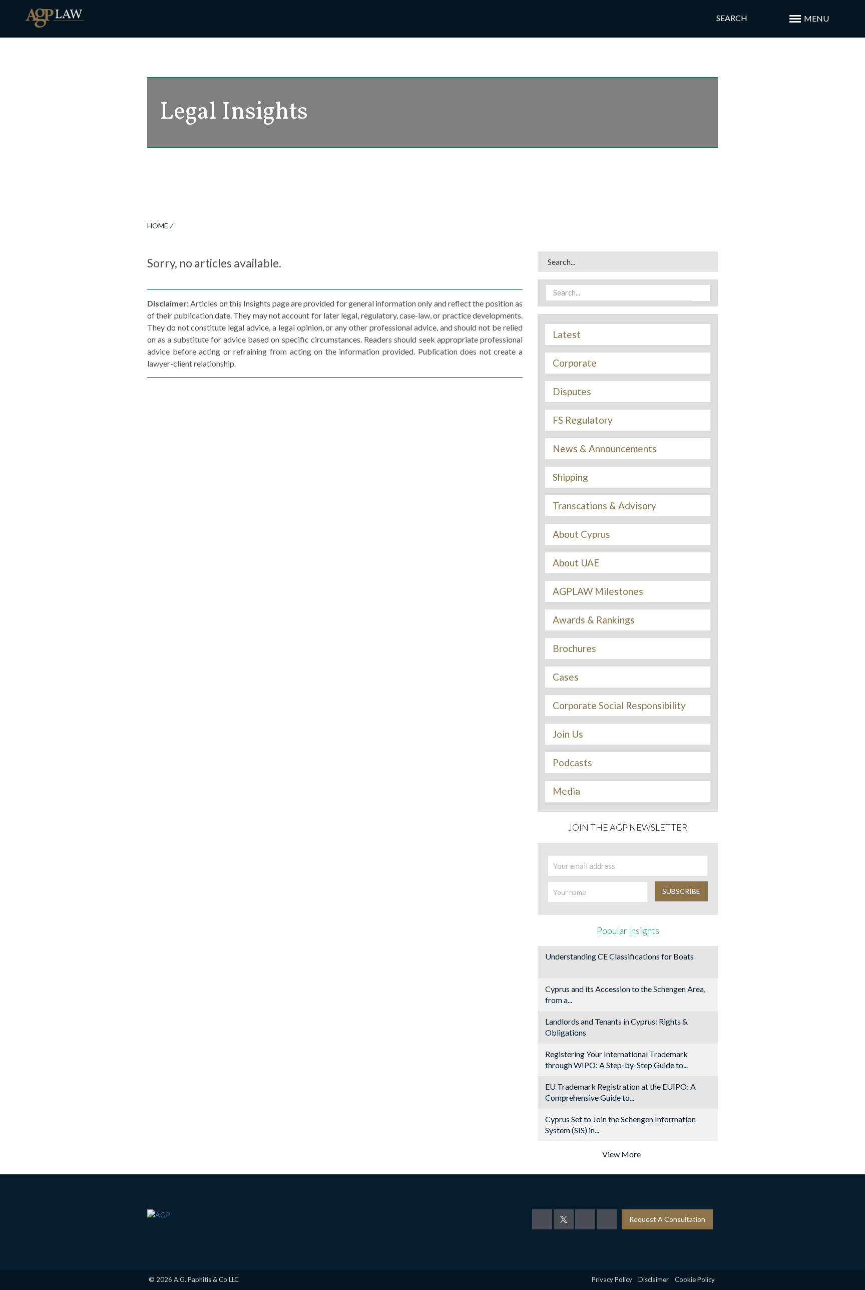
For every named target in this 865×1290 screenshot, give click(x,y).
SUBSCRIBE (681, 891)
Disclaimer (653, 1279)
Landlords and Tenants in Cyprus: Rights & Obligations (616, 1027)
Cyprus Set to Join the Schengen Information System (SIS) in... (620, 1124)
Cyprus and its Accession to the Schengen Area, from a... (625, 994)
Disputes (572, 391)
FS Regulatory (583, 420)
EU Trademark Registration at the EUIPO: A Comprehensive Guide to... (620, 1092)
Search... (561, 261)
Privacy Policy (612, 1279)
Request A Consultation (667, 1219)
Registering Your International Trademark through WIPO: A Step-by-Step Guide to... (616, 1059)
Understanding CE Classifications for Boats (619, 956)
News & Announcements (605, 448)
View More (621, 1154)
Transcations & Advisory (604, 505)
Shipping (570, 477)
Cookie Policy (695, 1279)
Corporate (575, 363)
